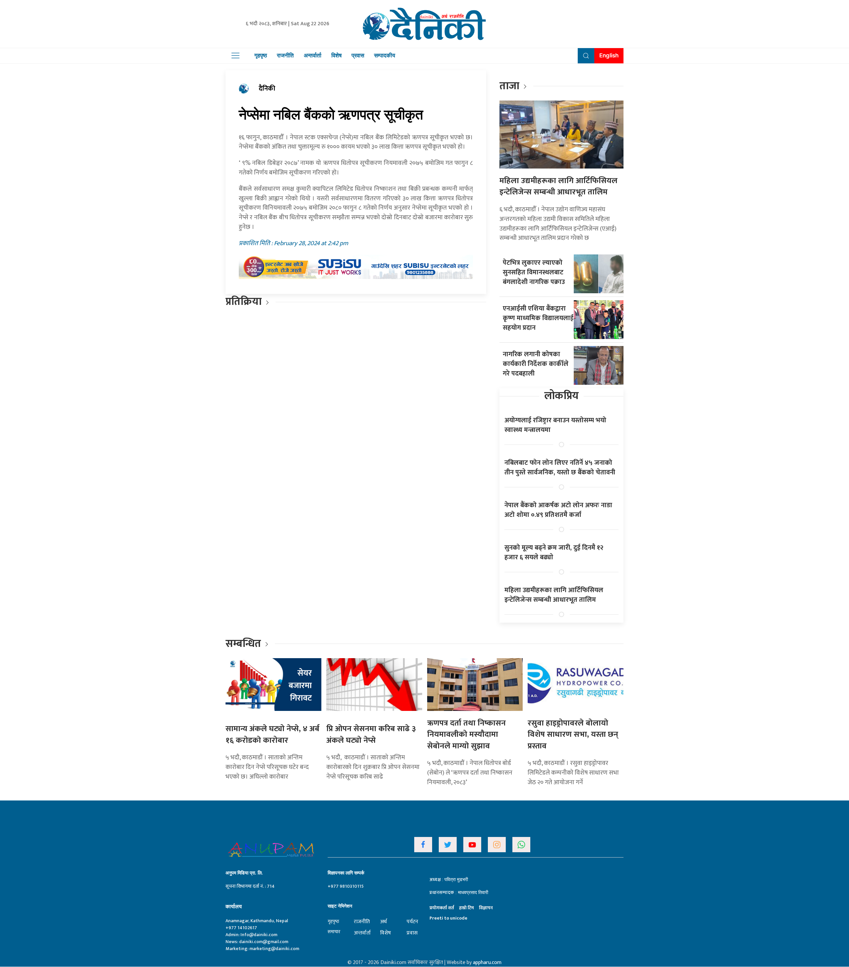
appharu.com (487, 962)
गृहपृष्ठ (260, 55)
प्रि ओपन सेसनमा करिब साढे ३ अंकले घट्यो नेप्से (371, 734)
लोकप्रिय (561, 396)
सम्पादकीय (384, 55)
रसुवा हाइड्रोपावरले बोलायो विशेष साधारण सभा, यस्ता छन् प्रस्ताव (573, 735)
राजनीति (285, 55)
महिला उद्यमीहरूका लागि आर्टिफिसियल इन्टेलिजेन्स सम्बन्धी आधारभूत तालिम (558, 186)
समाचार (334, 931)
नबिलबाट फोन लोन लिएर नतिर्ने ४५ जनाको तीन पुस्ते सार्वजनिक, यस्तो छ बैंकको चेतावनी (559, 467)
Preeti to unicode (448, 918)
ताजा (509, 86)
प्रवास (358, 55)
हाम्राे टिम (466, 908)
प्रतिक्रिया (244, 302)
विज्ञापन (486, 908)
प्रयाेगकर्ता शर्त (441, 908)
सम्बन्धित (244, 644)
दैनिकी (267, 88)
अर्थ (383, 921)
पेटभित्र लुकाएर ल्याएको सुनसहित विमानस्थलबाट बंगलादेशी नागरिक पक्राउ (534, 272)
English (609, 55)
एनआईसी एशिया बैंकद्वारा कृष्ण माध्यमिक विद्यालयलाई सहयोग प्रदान (538, 318)
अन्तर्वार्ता (312, 55)
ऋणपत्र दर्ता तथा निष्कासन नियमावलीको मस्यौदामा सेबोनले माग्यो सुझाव (466, 735)
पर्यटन (412, 921)
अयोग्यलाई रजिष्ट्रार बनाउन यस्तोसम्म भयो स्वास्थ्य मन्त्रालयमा (555, 425)
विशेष (336, 55)
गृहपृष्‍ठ (333, 921)
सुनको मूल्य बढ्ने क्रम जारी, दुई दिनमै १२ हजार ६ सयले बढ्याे (554, 552)
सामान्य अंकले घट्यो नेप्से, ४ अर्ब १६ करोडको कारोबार (272, 734)
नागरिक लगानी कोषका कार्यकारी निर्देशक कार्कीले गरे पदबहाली (535, 364)
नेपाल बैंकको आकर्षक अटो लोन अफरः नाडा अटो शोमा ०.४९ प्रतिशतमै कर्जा (558, 510)
